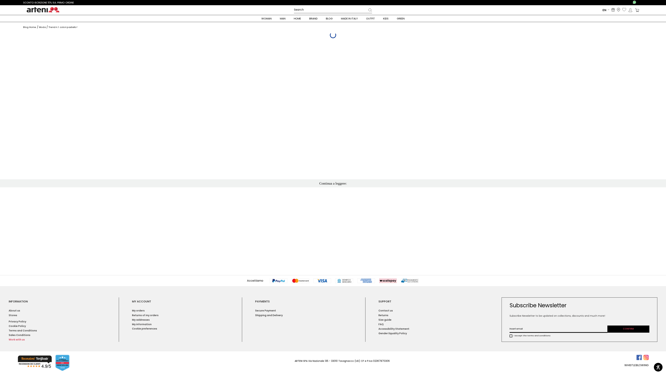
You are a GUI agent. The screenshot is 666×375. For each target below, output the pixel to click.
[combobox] (333, 10)
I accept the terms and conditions (532, 336)
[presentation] (370, 10)
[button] (34, 362)
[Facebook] (640, 359)
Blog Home (29, 27)
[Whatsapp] (634, 3)
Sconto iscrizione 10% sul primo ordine (48, 2)
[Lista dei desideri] (624, 10)
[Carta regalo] (613, 10)
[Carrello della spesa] (637, 10)
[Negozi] (618, 10)
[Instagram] (646, 359)
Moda (42, 27)
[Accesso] (630, 10)
